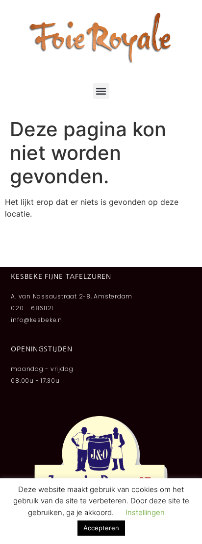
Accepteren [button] (101, 528)
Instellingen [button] (145, 512)
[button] (101, 91)
